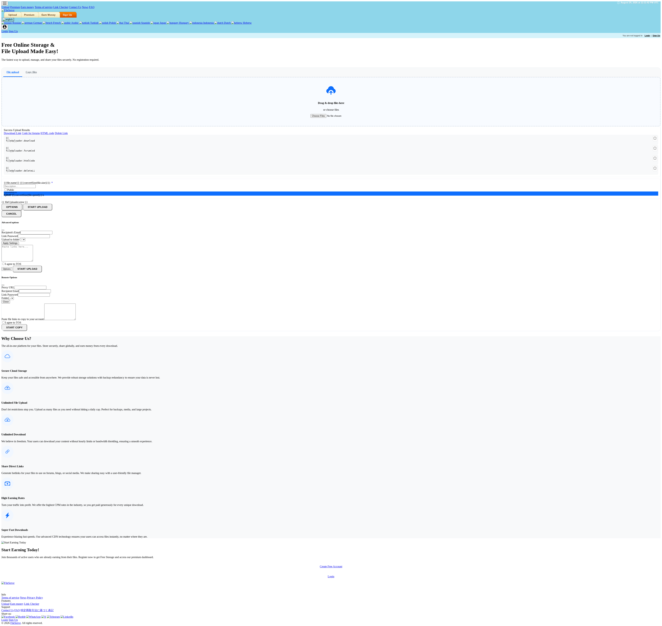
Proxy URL (8, 287)
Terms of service (44, 7)
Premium (15, 7)
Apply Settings (10, 243)
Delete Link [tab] (61, 133)
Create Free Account (331, 566)
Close (6, 301)
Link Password (10, 236)
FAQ (91, 7)
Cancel (11, 214)
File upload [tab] (13, 71)
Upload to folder (10, 239)
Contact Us (75, 7)
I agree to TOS (13, 263)
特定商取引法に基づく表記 (37, 610)
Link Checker (60, 7)
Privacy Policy (35, 597)
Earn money (27, 7)
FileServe (15, 623)
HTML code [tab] (47, 133)
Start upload (38, 207)
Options (12, 207)
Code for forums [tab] (31, 133)
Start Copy (14, 327)
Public (10, 189)
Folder (5, 298)
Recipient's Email (11, 232)
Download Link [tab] (12, 133)
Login (4, 31)
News (85, 7)
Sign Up (67, 14)
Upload (5, 7)
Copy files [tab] (31, 71)
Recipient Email (10, 291)
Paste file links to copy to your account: (23, 319)
